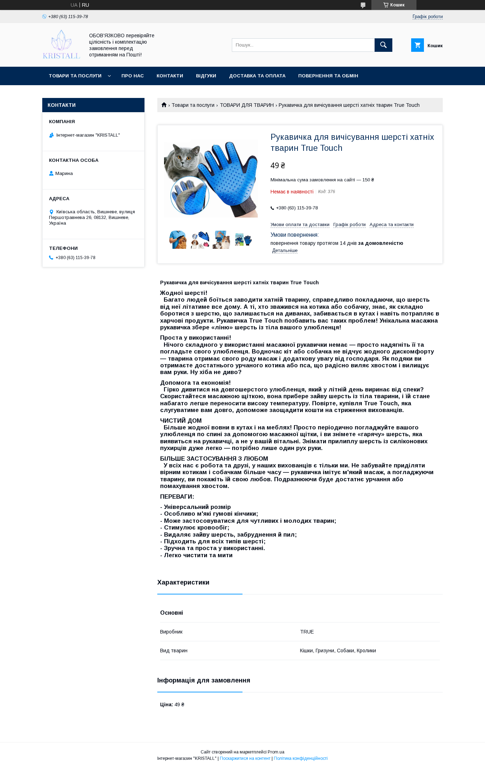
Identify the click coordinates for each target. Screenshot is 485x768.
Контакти (170, 75)
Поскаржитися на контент (245, 758)
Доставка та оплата (257, 75)
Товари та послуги (75, 75)
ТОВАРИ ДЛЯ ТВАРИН (247, 105)
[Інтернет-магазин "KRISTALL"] (61, 57)
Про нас (132, 75)
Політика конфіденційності (301, 758)
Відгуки (206, 75)
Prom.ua (276, 752)
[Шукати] (383, 45)
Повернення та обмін (328, 75)
